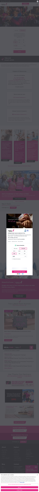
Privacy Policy (22, 482)
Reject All (19, 487)
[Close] (37, 475)
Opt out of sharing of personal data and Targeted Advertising (19, 484)
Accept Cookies (19, 490)
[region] (19, 482)
